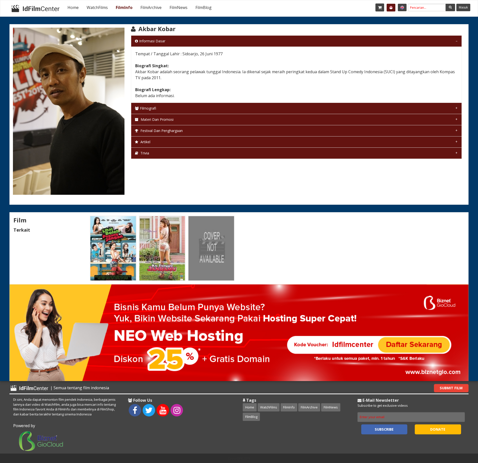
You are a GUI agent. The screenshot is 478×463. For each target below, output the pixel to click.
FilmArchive (151, 7)
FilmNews (178, 7)
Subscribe (384, 429)
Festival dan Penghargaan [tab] (161, 130)
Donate (437, 429)
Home (73, 7)
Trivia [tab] (144, 153)
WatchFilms (97, 7)
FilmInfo (124, 7)
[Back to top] (462, 432)
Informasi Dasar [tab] (152, 41)
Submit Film (451, 388)
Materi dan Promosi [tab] (157, 119)
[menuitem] (73, 7)
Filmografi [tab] (148, 108)
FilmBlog (203, 7)
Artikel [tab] (144, 141)
